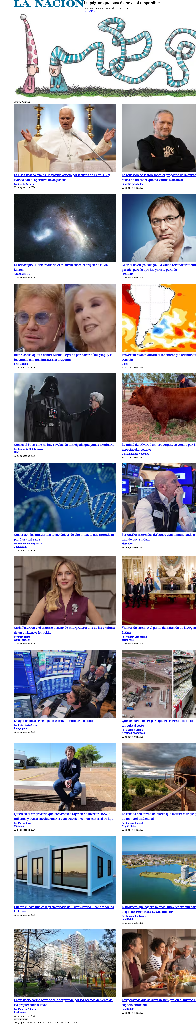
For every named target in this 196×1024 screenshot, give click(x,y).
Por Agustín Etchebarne (134, 636)
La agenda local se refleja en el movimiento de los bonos (54, 721)
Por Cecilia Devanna (24, 184)
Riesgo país (20, 728)
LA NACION (89, 11)
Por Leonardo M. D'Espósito (28, 448)
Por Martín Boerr (23, 822)
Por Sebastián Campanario (28, 543)
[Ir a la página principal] (49, 6)
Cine (16, 452)
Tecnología (20, 547)
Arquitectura (129, 826)
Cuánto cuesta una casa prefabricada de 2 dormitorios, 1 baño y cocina (64, 907)
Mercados (127, 544)
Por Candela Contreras (134, 916)
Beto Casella (21, 364)
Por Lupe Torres (22, 636)
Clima (125, 364)
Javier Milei (128, 640)
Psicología (127, 274)
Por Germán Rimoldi (132, 822)
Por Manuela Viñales (25, 1009)
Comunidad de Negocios (135, 454)
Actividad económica (133, 733)
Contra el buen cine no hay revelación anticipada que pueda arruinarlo (64, 445)
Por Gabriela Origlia (132, 729)
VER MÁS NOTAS (21, 1019)
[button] (65, 138)
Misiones (19, 826)
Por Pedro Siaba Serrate (26, 725)
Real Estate (20, 911)
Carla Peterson (22, 640)
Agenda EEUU (22, 274)
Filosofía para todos (132, 184)
